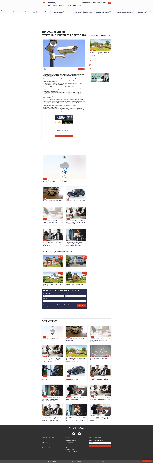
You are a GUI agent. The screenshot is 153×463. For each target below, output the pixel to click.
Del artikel (80, 68)
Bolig (49, 5)
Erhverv (55, 5)
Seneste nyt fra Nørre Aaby (70, 440)
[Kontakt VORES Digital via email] (79, 433)
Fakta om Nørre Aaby (69, 446)
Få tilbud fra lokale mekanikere (72, 453)
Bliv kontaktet (81, 305)
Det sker (61, 5)
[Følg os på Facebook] (73, 433)
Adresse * (45, 298)
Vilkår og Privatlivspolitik (47, 444)
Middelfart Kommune (69, 449)
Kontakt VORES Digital (46, 446)
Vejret (80, 5)
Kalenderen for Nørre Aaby (71, 444)
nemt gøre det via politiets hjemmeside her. (52, 109)
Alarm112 (44, 5)
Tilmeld (109, 2)
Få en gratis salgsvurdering (71, 451)
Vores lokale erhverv (69, 442)
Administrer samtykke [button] (46, 447)
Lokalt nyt (68, 5)
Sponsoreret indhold (69, 455)
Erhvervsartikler (68, 447)
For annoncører (45, 442)
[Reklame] (64, 119)
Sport (74, 5)
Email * (66, 293)
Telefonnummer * (47, 293)
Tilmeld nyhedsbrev (146, 461)
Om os (43, 440)
